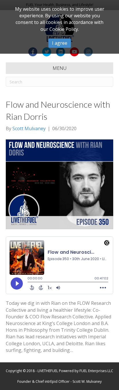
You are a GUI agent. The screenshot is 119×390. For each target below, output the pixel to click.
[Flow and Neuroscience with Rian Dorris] (59, 184)
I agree (59, 43)
